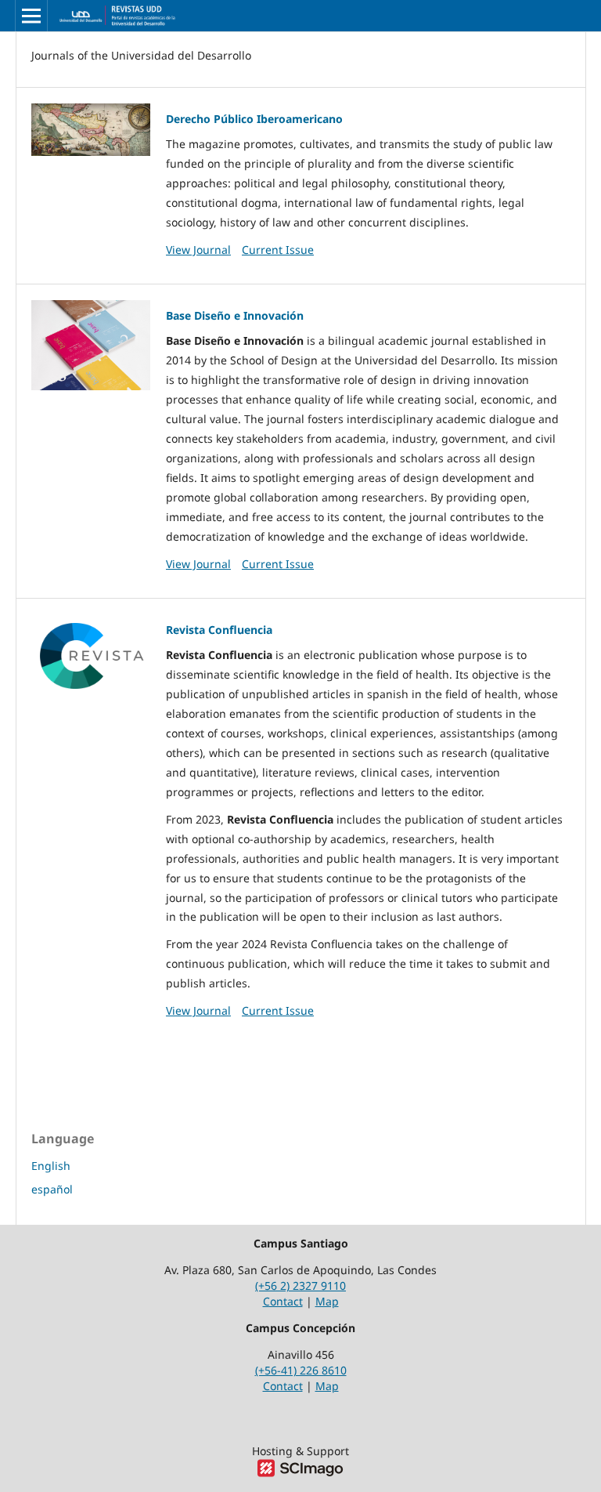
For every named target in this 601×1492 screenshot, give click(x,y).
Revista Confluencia (219, 629)
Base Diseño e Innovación (235, 315)
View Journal (198, 249)
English (50, 1165)
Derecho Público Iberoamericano (254, 118)
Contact (283, 1301)
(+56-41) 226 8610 (301, 1370)
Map (327, 1301)
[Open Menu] (31, 15)
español (52, 1189)
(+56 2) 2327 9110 (300, 1285)
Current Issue (278, 249)
